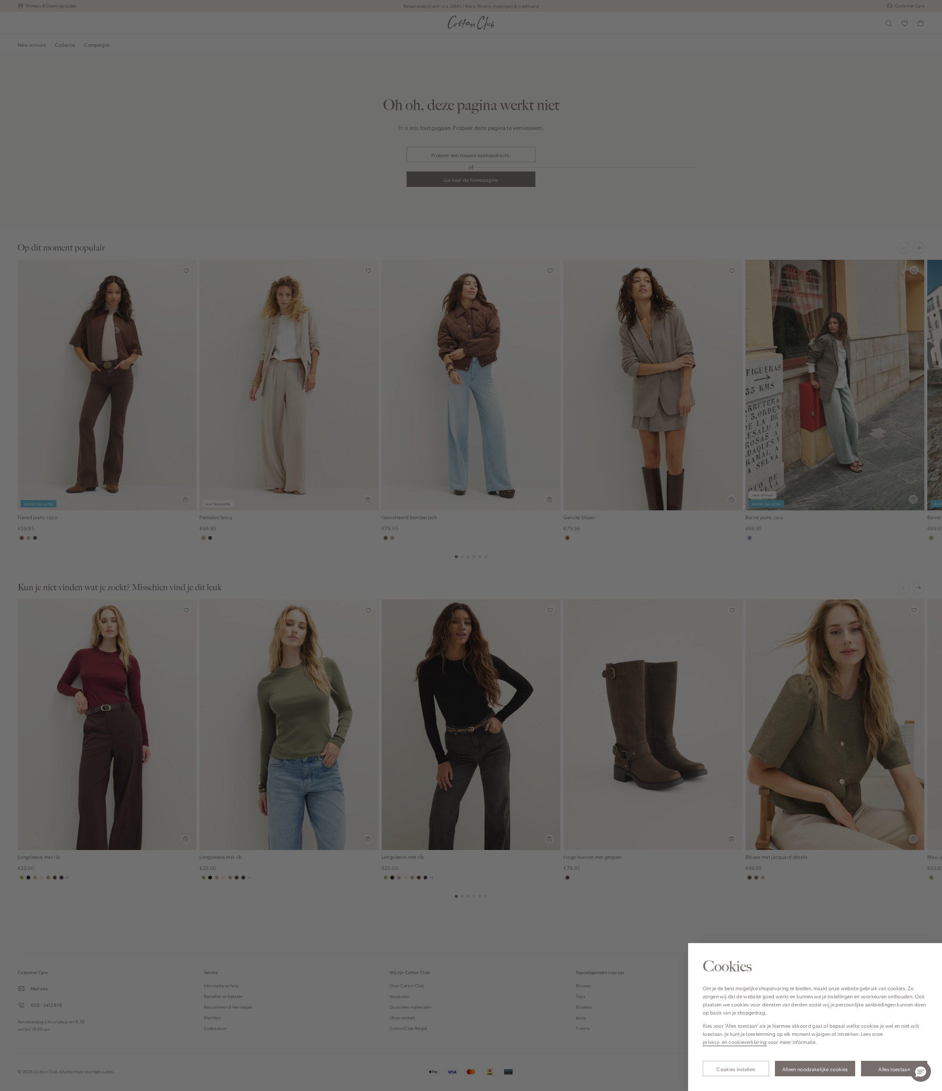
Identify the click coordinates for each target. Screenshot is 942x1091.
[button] (920, 1071)
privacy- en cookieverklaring (735, 1041)
